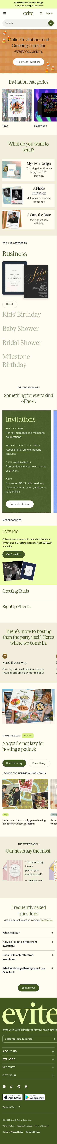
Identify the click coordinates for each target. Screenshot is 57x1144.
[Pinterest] (19, 1087)
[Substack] (26, 1087)
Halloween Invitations (28, 61)
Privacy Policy (8, 1126)
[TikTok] (11, 1087)
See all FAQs (28, 987)
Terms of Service (41, 1126)
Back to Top (8, 1107)
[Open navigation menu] (4, 13)
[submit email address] (54, 1039)
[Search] (51, 23)
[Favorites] (41, 13)
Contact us (46, 920)
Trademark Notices (24, 1126)
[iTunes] (12, 1097)
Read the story (14, 763)
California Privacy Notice (12, 1132)
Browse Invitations (20, 504)
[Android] (34, 1097)
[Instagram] (4, 1087)
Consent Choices (32, 1132)
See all (10, 304)
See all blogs (39, 763)
